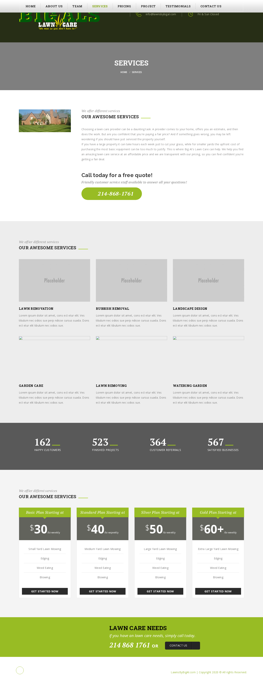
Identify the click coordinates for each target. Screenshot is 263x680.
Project (148, 6)
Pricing (124, 6)
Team (77, 6)
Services (100, 6)
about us (54, 6)
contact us (210, 6)
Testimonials (178, 6)
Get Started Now (44, 591)
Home (31, 6)
